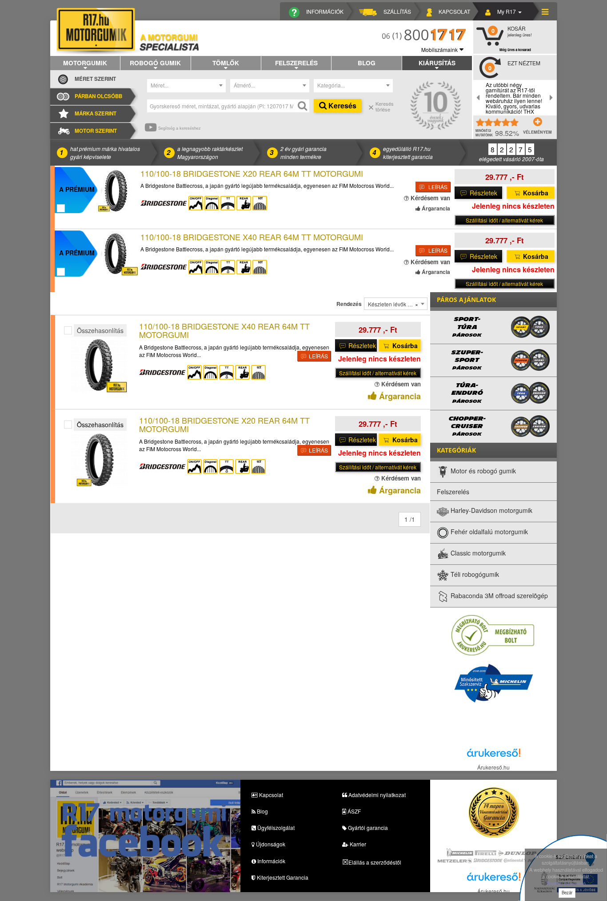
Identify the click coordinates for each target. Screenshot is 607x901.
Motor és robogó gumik (482, 470)
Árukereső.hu (493, 767)
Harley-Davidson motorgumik (490, 510)
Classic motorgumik (477, 552)
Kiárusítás (437, 62)
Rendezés (349, 304)
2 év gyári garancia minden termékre (303, 152)
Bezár (567, 892)
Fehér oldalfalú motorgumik (488, 531)
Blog (366, 62)
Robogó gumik (155, 62)
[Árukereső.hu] (493, 754)
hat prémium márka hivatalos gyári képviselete (105, 152)
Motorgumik (85, 62)
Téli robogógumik (474, 574)
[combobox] (186, 85)
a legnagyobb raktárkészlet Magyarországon (210, 152)
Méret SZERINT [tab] (95, 79)
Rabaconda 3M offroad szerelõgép (498, 595)
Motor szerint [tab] (96, 131)
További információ (566, 883)
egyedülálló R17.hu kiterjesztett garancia (408, 152)
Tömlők (225, 62)
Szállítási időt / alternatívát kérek (504, 220)
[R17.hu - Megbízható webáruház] (492, 634)
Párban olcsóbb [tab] (98, 96)
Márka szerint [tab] (95, 113)
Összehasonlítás (100, 330)
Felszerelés (296, 62)
